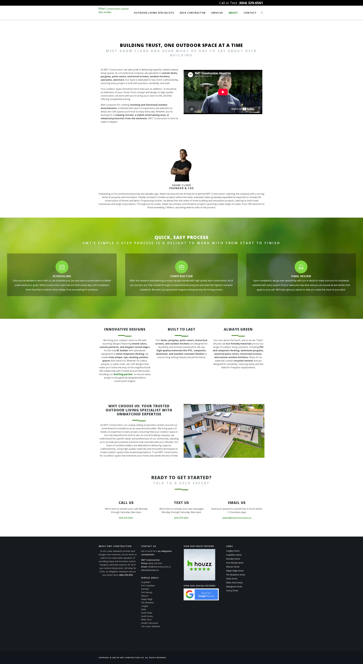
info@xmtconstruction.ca (159, 566)
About (233, 12)
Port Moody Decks (234, 562)
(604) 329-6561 (126, 575)
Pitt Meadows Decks (235, 574)
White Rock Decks (234, 582)
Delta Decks (231, 578)
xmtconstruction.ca (150, 570)
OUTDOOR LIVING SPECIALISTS (154, 12)
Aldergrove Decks (234, 586)
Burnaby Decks (233, 558)
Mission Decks (232, 566)
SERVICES (217, 12)
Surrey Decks (232, 590)
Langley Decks (232, 550)
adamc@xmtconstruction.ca (236, 517)
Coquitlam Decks (234, 554)
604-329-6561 (126, 517)
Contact (250, 12)
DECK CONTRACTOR (193, 12)
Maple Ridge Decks (235, 570)
